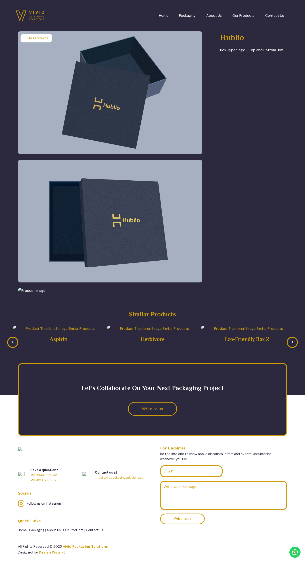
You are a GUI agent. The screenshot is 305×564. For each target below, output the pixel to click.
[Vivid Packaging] (30, 15)
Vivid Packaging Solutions (85, 546)
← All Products (36, 38)
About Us (214, 15)
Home (163, 15)
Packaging (187, 15)
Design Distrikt (52, 552)
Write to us (182, 519)
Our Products (243, 15)
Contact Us (274, 15)
